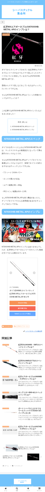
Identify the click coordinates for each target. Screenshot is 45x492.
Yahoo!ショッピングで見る (23, 314)
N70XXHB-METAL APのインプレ (23, 129)
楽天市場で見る (22, 308)
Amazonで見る (22, 303)
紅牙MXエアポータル (22, 326)
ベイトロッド (8, 326)
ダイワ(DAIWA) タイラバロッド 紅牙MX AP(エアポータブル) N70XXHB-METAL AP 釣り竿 (22, 294)
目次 (19, 122)
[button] (40, 352)
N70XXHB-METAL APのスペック (23, 126)
